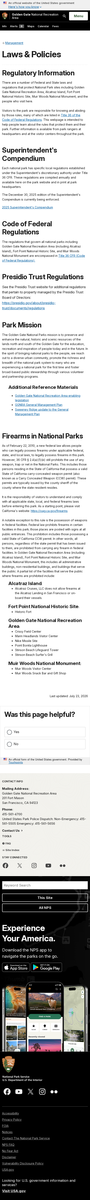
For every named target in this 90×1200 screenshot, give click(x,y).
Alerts (16, 26)
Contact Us (11, 831)
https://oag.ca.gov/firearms (49, 511)
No (16, 744)
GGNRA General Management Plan (38, 405)
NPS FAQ (8, 1144)
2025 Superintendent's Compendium (27, 207)
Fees (55, 26)
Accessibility (10, 1113)
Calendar (43, 26)
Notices (7, 1132)
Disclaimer (9, 1157)
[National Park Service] (5, 16)
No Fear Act (10, 1151)
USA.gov (8, 1169)
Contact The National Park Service (26, 1138)
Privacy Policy (12, 1119)
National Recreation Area (35, 16)
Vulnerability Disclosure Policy (23, 1163)
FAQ (8, 843)
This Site (45, 898)
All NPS (45, 908)
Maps (30, 26)
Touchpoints (16, 762)
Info (4, 26)
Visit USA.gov (14, 1191)
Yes (16, 732)
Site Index (12, 850)
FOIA (5, 1126)
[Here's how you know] (45, 5)
